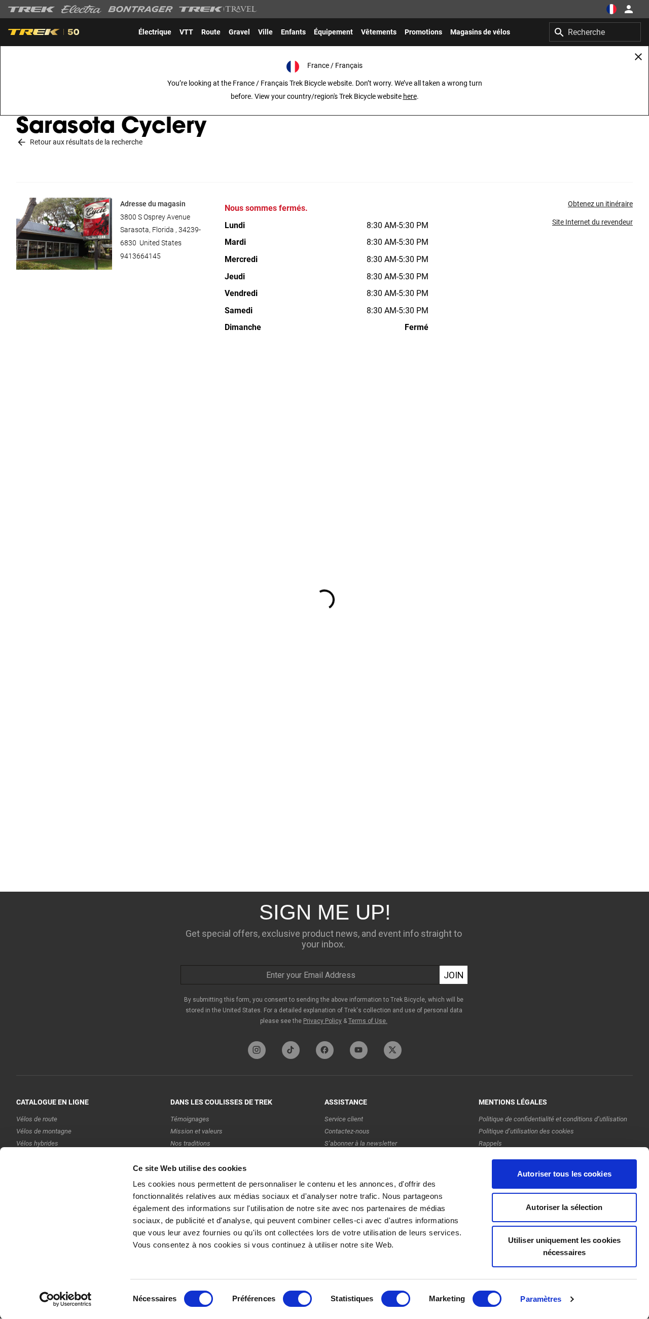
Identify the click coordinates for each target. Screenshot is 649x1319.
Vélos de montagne (43, 1131)
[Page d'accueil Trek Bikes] (31, 9)
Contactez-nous (347, 1131)
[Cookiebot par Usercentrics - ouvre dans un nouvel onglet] (65, 1299)
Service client (343, 1119)
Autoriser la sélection (564, 1207)
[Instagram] (257, 1050)
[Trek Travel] (218, 9)
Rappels (490, 1143)
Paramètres (540, 1299)
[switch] (297, 1299)
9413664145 (140, 256)
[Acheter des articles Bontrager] (140, 9)
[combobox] (595, 32)
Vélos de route (36, 1119)
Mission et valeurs (196, 1131)
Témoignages (189, 1119)
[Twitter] (393, 1050)
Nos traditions (190, 1143)
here (410, 96)
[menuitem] (154, 32)
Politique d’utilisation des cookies (526, 1131)
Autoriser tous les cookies (564, 1173)
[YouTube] (359, 1050)
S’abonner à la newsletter (360, 1143)
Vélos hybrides (37, 1143)
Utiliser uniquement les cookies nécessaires (564, 1246)
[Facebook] (325, 1050)
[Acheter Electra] (81, 9)
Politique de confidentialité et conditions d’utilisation (553, 1119)
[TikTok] (291, 1050)
